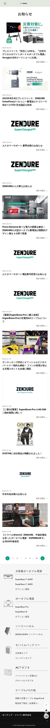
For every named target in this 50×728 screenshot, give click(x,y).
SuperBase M (21, 611)
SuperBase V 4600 (24, 584)
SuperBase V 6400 (24, 579)
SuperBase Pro (22, 606)
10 (36, 558)
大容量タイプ (21, 653)
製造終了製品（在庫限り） (27, 703)
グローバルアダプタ (24, 680)
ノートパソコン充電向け (26, 675)
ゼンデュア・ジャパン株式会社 (17, 715)
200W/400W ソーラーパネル (29, 634)
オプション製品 (22, 589)
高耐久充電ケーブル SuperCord (29, 698)
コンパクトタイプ (23, 658)
